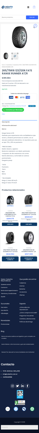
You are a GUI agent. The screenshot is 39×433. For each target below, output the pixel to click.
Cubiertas (9, 65)
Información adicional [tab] (9, 125)
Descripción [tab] (6, 122)
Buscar (32, 17)
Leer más (10, 224)
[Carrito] (35, 25)
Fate (3, 114)
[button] (28, 7)
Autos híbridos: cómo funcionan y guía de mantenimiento (17, 344)
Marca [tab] (4, 129)
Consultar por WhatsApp (14, 110)
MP (25, 106)
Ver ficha (32, 106)
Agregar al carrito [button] (10, 259)
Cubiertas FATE (17, 65)
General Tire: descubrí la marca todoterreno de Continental (17, 352)
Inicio (3, 65)
